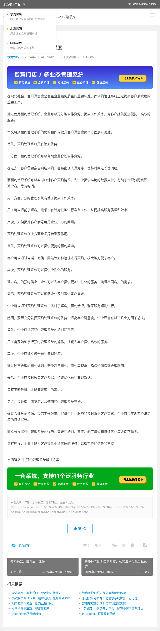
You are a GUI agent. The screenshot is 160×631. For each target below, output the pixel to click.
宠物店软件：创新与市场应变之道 (104, 603)
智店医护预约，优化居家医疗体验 (104, 593)
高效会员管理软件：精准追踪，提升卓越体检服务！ (43, 598)
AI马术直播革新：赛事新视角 (31, 608)
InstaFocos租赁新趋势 (26, 613)
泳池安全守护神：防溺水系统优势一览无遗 (110, 598)
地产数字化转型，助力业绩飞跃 (32, 603)
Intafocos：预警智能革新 (98, 613)
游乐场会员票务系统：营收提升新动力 (36, 593)
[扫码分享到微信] (114, 545)
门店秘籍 (70, 57)
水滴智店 (13, 57)
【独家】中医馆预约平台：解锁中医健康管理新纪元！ (113, 608)
